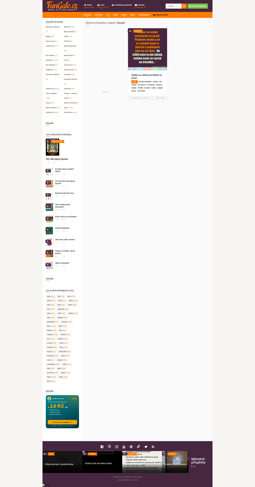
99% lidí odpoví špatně (57, 159)
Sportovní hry (69, 70)
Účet (103, 6)
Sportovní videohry (52, 75)
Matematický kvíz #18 (64, 193)
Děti (50, 305)
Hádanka (63, 309)
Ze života (52, 373)
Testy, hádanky (51, 94)
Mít (62, 330)
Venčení (147, 88)
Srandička (53, 364)
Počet (63, 343)
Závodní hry (68, 112)
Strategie (67, 75)
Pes (50, 339)
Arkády (48, 37)
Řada (65, 373)
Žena (51, 377)
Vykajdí (160, 88)
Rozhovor (52, 356)
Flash (72, 305)
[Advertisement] (105, 59)
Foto (51, 309)
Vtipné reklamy (51, 108)
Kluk (61, 313)
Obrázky (99, 15)
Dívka (73, 301)
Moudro (67, 322)
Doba (51, 301)
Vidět (67, 364)
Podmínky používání (123, 5)
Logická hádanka (62, 228)
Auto (51, 296)
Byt (61, 296)
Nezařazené (68, 55)
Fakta (66, 37)
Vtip (50, 369)
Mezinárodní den (70, 46)
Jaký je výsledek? (62, 263)
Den (71, 296)
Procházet (141, 85)
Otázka (52, 335)
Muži (62, 326)
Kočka (72, 313)
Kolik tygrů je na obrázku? (66, 217)
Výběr (61, 369)
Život (51, 381)
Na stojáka (50, 55)
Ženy (63, 377)
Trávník (140, 88)
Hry (107, 15)
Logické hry (50, 46)
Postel (51, 343)
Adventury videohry (53, 27)
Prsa (63, 347)
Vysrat (133, 91)
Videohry (87, 15)
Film (61, 305)
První (66, 60)
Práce (51, 352)
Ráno (65, 356)
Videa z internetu (70, 103)
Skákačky (49, 70)
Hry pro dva (50, 41)
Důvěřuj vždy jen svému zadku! (98, 463)
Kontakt (140, 6)
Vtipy (115, 15)
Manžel (62, 318)
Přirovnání (65, 352)
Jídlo (51, 313)
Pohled (133, 85)
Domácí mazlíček (145, 82)
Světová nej (50, 89)
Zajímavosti (144, 15)
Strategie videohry (70, 79)
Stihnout (159, 85)
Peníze (65, 335)
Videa (123, 15)
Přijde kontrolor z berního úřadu (59, 464)
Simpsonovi (68, 65)
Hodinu (155, 82)
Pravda (51, 347)
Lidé (50, 318)
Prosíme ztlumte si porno (175, 464)
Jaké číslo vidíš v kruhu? (65, 240)
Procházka (151, 85)
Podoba (62, 339)
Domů (89, 6)
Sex (50, 360)
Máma (51, 330)
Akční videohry (69, 32)
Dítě (62, 301)
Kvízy (132, 15)
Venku (153, 88)
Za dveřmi (141, 91)
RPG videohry (50, 65)
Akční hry (67, 27)
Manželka (53, 322)
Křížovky (67, 41)
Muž (51, 326)
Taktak (133, 88)
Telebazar (67, 89)
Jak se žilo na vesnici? (134, 464)
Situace (62, 360)
